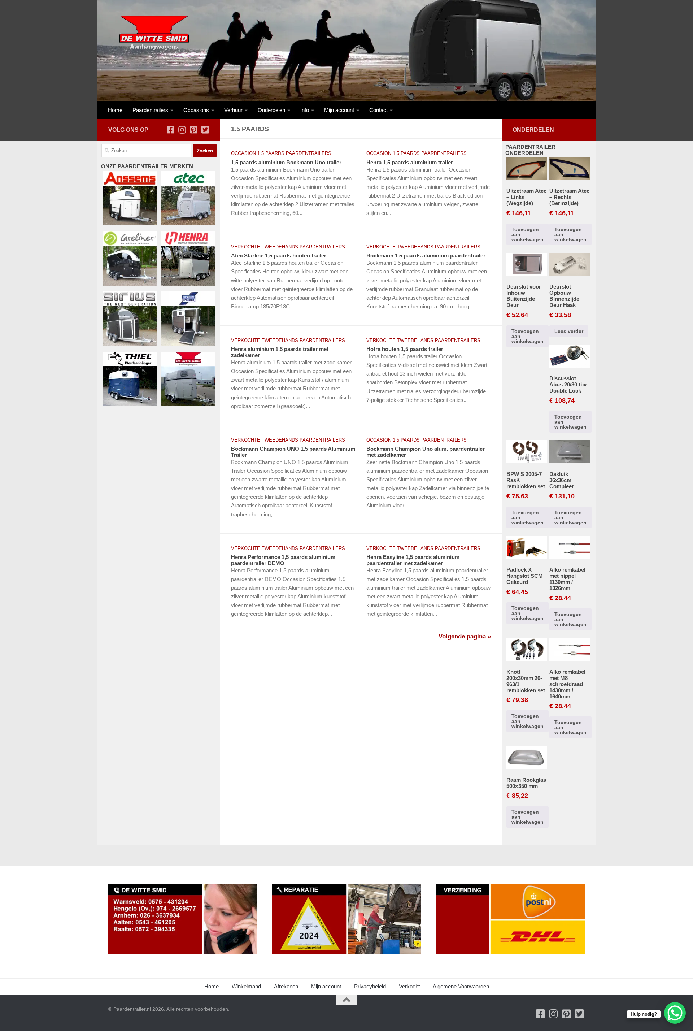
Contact (378, 110)
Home (115, 110)
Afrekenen (286, 986)
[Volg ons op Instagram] (182, 129)
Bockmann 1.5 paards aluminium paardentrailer (425, 255)
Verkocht (409, 986)
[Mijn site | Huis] (153, 32)
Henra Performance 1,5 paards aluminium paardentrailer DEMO (283, 560)
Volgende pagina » (465, 636)
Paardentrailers (150, 110)
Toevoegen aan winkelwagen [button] (527, 234)
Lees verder (568, 331)
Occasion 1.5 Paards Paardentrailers (281, 153)
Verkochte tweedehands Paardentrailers (288, 247)
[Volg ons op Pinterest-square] (193, 129)
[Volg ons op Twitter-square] (205, 129)
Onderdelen (271, 110)
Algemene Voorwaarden (461, 986)
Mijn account (339, 110)
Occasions (196, 110)
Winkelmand (246, 986)
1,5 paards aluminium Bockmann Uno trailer (286, 162)
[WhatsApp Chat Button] (675, 1013)
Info (304, 110)
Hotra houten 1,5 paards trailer (404, 349)
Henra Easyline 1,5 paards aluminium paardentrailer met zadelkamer (412, 560)
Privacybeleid (370, 986)
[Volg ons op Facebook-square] (170, 129)
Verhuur (233, 110)
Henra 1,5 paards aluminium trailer (409, 162)
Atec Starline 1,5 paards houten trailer (278, 255)
